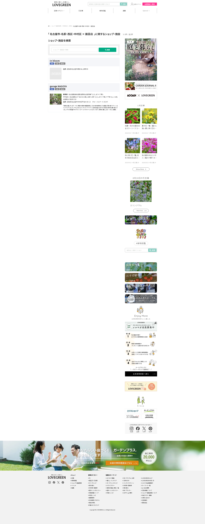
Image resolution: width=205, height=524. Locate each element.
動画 (72, 488)
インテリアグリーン (128, 483)
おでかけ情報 (110, 478)
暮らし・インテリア (111, 480)
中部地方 (65, 26)
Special (145, 11)
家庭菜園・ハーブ (94, 493)
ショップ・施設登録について (149, 493)
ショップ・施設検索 (56, 26)
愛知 (70, 26)
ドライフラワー (110, 485)
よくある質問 (145, 488)
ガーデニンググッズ (111, 483)
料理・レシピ (92, 495)
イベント (73, 485)
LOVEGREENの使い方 (148, 480)
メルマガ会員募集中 (147, 483)
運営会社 (144, 502)
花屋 (57, 63)
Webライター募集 (147, 495)
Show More (140, 169)
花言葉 (80, 11)
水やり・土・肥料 (127, 493)
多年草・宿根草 (93, 488)
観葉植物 (91, 498)
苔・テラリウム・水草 (128, 478)
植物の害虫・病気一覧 (112, 488)
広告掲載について (147, 490)
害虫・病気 (92, 502)
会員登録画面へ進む (141, 374)
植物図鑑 (102, 11)
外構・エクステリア (94, 505)
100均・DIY (126, 480)
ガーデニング (92, 483)
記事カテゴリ (58, 11)
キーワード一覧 (146, 485)
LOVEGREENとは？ (147, 478)
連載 (124, 11)
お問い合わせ (146, 498)
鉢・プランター (127, 490)
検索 (124, 4)
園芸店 (62, 63)
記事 (72, 478)
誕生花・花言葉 (93, 480)
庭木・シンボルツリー (95, 490)
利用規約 (144, 500)
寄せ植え (91, 485)
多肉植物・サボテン (94, 500)
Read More (140, 210)
